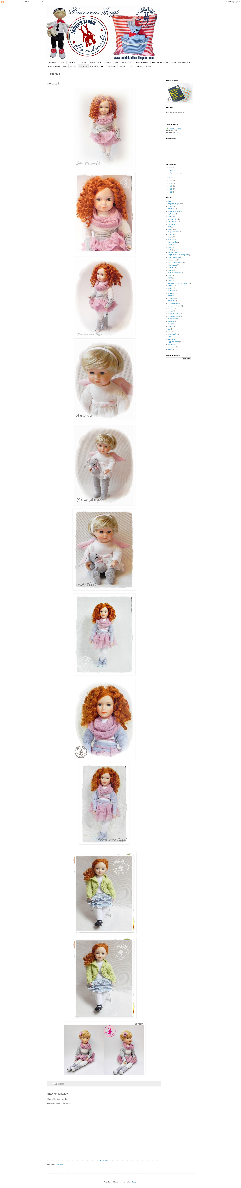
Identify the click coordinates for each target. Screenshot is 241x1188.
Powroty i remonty (176, 173)
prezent (170, 308)
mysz (170, 278)
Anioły (63, 62)
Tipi (102, 66)
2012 (170, 189)
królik (170, 250)
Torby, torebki (111, 66)
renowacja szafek (174, 316)
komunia (171, 239)
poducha (171, 296)
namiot (170, 280)
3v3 (169, 201)
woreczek (171, 339)
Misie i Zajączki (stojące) (123, 62)
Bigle (65, 66)
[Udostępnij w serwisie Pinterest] (63, 1084)
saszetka (171, 321)
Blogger (134, 1182)
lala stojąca (172, 260)
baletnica (171, 209)
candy (170, 216)
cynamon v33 (172, 221)
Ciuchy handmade (54, 66)
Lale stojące (72, 62)
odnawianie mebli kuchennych (178, 283)
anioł (170, 206)
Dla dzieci (83, 62)
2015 (170, 180)
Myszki (131, 66)
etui (169, 227)
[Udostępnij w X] (58, 1084)
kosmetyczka (172, 242)
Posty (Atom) (60, 1164)
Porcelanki (83, 66)
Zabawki (139, 66)
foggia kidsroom (173, 232)
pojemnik (171, 301)
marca (172, 170)
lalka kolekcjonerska (175, 262)
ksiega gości (172, 252)
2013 (170, 186)
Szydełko (73, 66)
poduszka (171, 298)
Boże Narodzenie (174, 211)
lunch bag (171, 267)
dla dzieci (171, 224)
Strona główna (52, 62)
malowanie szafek (174, 273)
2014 (170, 183)
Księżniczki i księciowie (160, 62)
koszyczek (171, 245)
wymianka (171, 344)
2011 (170, 192)
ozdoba (170, 285)
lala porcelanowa (174, 257)
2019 (170, 168)
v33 (169, 337)
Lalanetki (122, 66)
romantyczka (172, 319)
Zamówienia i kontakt (142, 62)
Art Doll (148, 66)
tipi (169, 329)
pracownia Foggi (174, 306)
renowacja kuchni (174, 313)
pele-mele (171, 291)
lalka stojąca (172, 265)
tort (169, 331)
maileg (170, 270)
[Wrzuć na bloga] (56, 1084)
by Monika (171, 214)
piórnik (170, 293)
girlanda (171, 234)
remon (170, 311)
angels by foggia (173, 204)
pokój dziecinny (173, 303)
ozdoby (170, 288)
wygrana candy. (173, 342)
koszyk (170, 247)
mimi (169, 275)
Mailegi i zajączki (95, 62)
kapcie (170, 237)
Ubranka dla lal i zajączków (180, 62)
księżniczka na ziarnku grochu (178, 255)
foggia (170, 229)
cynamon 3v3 (172, 219)
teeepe (170, 324)
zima (169, 349)
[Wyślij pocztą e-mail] (53, 1084)
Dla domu (108, 62)
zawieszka (171, 347)
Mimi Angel (94, 66)
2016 (170, 177)
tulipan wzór (172, 334)
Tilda (170, 326)
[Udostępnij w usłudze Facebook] (60, 1084)
